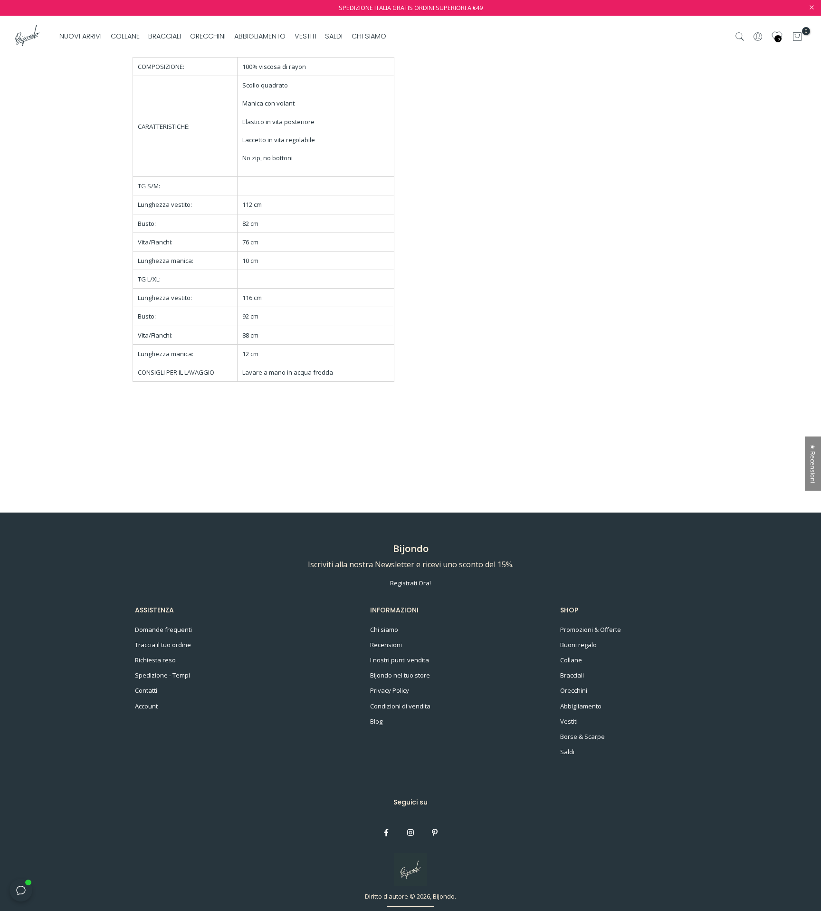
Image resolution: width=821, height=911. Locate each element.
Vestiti (569, 721)
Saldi (567, 751)
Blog (376, 721)
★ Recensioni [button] (813, 463)
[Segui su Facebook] (386, 832)
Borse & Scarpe (582, 736)
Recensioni (386, 644)
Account (146, 706)
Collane (571, 660)
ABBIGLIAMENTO (260, 36)
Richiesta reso (155, 660)
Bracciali (572, 675)
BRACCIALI (164, 36)
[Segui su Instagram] (410, 832)
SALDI (334, 36)
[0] (797, 36)
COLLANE (125, 36)
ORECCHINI (208, 36)
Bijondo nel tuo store (400, 675)
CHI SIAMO (369, 36)
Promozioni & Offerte (590, 629)
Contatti (146, 690)
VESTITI (305, 36)
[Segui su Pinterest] (435, 832)
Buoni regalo (578, 644)
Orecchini (573, 690)
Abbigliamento (580, 706)
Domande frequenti (163, 629)
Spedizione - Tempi (162, 675)
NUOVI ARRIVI (80, 36)
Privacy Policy (389, 690)
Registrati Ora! (410, 583)
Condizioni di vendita (400, 706)
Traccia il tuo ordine (163, 644)
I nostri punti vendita (399, 660)
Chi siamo (384, 629)
